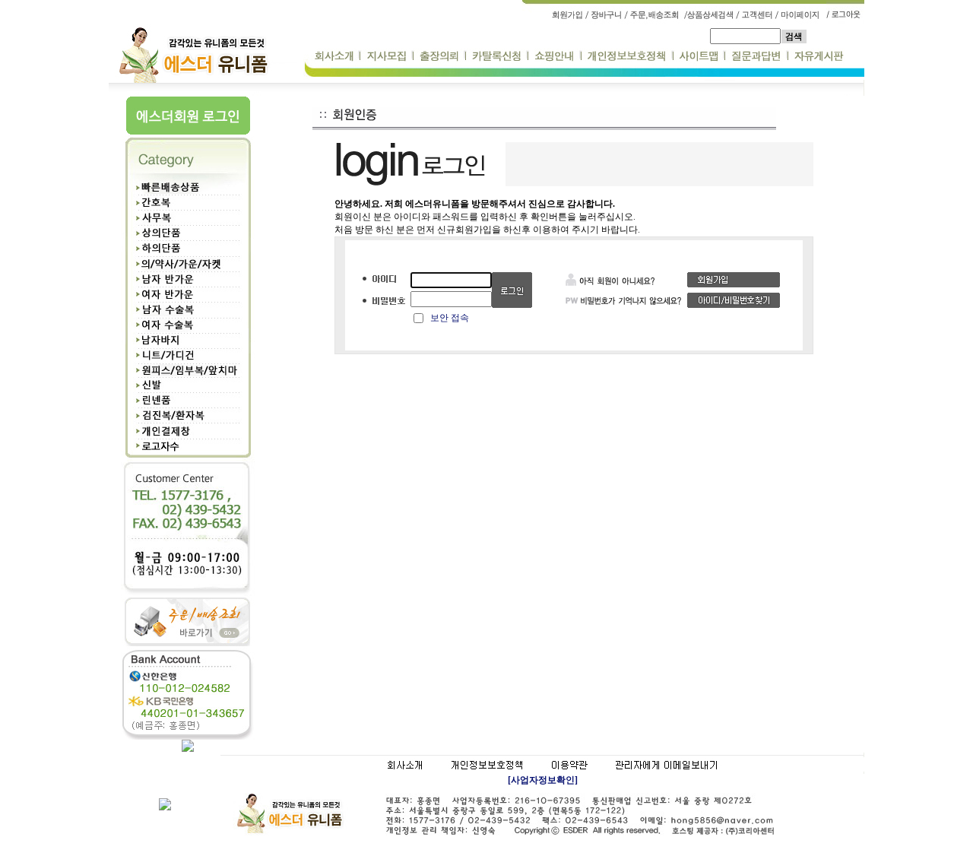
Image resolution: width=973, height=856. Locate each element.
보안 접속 (449, 317)
